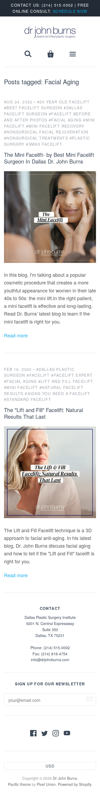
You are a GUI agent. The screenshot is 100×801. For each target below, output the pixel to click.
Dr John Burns (65, 778)
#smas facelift (44, 144)
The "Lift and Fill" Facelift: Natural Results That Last (43, 413)
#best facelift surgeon (33, 107)
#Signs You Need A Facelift (57, 393)
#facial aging (65, 120)
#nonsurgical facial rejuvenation (46, 132)
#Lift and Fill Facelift (65, 381)
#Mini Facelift (21, 387)
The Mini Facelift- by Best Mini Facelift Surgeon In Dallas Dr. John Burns (49, 158)
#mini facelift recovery (55, 126)
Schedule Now (70, 11)
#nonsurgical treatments (36, 138)
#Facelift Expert (72, 375)
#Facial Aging (20, 381)
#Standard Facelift (27, 399)
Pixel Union (46, 784)
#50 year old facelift (63, 101)
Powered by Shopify (74, 784)
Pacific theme (19, 784)
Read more (16, 335)
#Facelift (38, 375)
